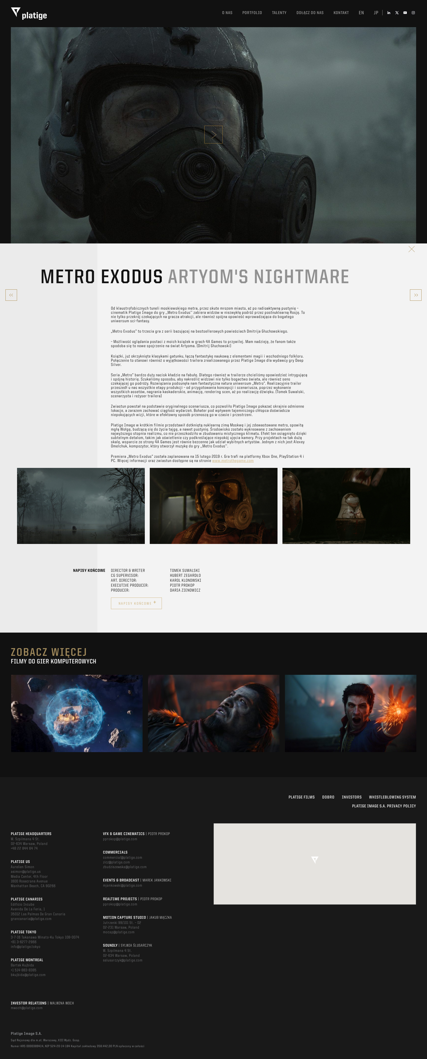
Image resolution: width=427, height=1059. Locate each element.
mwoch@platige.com (27, 1008)
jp (376, 13)
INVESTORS (352, 797)
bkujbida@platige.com (28, 975)
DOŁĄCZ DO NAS (310, 13)
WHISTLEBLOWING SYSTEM (392, 797)
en (361, 13)
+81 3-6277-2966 (24, 942)
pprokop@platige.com (120, 839)
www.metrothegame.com (233, 461)
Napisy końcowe (138, 602)
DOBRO (328, 797)
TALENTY (279, 13)
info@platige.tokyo (26, 947)
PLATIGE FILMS (302, 797)
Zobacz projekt (77, 724)
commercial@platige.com (122, 858)
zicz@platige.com (116, 862)
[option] (81, 506)
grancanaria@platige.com (31, 919)
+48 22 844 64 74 (24, 849)
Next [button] (409, 506)
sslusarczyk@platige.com (123, 960)
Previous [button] (17, 506)
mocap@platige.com (119, 932)
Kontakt (341, 13)
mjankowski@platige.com (122, 886)
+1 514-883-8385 (24, 970)
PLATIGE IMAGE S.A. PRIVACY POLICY (384, 806)
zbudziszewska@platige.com (125, 867)
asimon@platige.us (26, 872)
